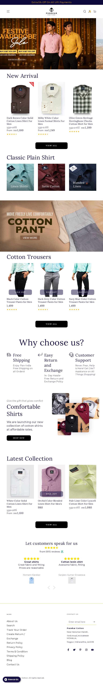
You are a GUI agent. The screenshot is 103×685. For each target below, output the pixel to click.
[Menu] (8, 11)
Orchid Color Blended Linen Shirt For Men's (50, 502)
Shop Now (19, 438)
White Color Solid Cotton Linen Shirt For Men (19, 503)
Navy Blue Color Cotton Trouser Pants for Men (82, 300)
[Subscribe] (94, 622)
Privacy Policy (15, 647)
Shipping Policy (15, 656)
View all (51, 145)
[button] (84, 11)
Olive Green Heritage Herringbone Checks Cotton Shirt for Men (81, 120)
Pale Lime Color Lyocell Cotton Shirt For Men (82, 502)
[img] (51, 548)
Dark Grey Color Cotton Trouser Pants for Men (51, 300)
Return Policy (15, 643)
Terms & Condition (17, 651)
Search (11, 625)
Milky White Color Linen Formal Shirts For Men (51, 120)
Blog (9, 660)
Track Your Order (17, 630)
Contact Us (13, 664)
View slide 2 (55, 64)
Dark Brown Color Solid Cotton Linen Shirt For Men (20, 120)
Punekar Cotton (21, 678)
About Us (12, 621)
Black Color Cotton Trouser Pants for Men (19, 300)
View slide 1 (47, 64)
